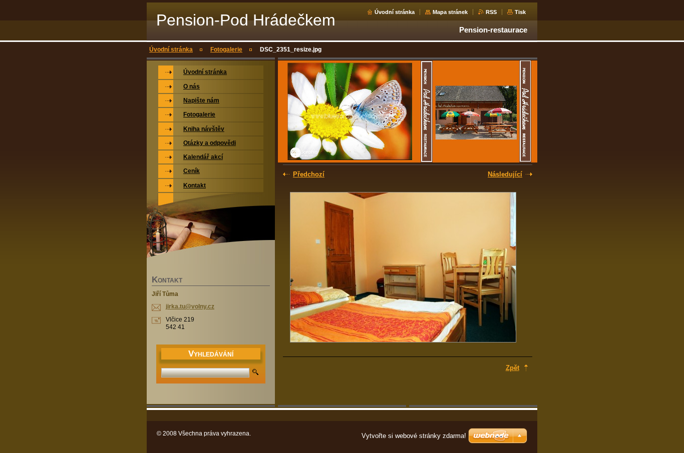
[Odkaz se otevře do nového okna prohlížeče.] (403, 268)
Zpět (512, 368)
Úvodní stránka (395, 12)
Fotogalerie (226, 49)
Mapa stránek (450, 12)
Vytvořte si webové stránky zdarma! (414, 436)
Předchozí (308, 174)
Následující (505, 174)
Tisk (520, 12)
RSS (491, 12)
